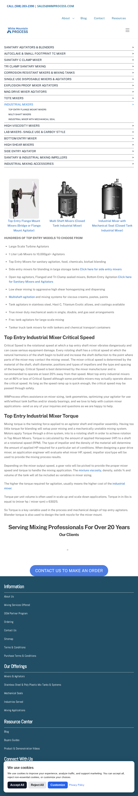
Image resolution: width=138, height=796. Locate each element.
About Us (9, 596)
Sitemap (8, 639)
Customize (57, 784)
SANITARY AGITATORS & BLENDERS (29, 47)
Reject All (37, 784)
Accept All (17, 784)
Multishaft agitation (22, 297)
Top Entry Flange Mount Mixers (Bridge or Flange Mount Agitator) (24, 225)
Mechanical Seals (13, 693)
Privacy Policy (76, 785)
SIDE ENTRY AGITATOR (20, 151)
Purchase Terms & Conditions (20, 656)
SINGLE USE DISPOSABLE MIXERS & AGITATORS (38, 79)
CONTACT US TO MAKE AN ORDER (69, 570)
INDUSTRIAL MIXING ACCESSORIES (29, 163)
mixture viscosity (90, 470)
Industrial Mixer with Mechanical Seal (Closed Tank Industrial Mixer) (112, 225)
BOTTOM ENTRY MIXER (20, 138)
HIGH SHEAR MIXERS (19, 144)
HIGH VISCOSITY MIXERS (22, 125)
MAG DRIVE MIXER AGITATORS (25, 91)
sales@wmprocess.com (55, 6)
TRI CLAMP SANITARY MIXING (25, 66)
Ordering (8, 622)
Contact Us (10, 630)
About (66, 18)
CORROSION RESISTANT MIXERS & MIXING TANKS (39, 72)
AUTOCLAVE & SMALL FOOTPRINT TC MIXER (35, 53)
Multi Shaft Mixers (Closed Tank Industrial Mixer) (67, 223)
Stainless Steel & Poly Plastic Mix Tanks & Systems (32, 685)
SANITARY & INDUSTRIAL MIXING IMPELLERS (35, 157)
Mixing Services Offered (17, 605)
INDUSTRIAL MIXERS (18, 104)
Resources (119, 18)
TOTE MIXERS (14, 98)
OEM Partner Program (15, 613)
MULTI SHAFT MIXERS (19, 114)
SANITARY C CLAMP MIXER (23, 60)
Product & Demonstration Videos (22, 748)
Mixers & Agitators (14, 676)
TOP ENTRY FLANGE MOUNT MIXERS (27, 109)
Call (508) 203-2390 (20, 6)
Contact (99, 18)
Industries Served (13, 702)
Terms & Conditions (15, 647)
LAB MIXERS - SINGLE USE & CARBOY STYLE (34, 132)
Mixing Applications (14, 710)
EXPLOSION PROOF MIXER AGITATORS (31, 85)
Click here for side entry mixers (101, 269)
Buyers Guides (11, 740)
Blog (83, 18)
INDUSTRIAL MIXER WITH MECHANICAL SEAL (31, 119)
